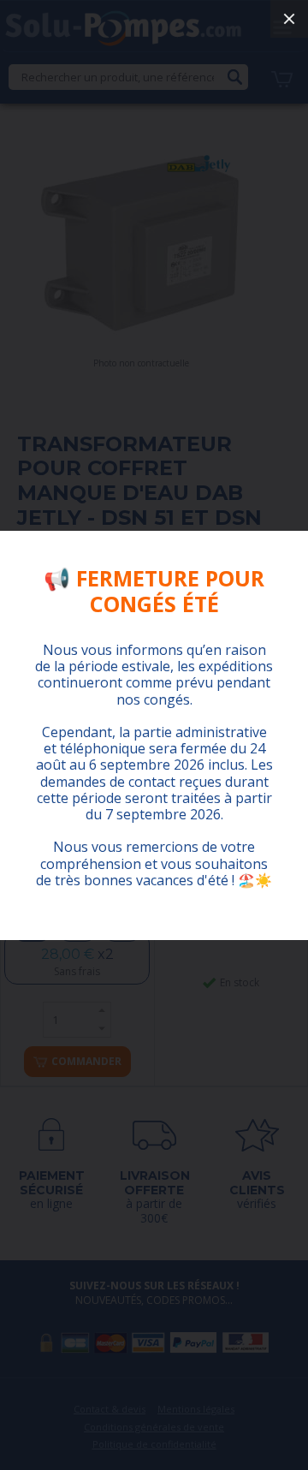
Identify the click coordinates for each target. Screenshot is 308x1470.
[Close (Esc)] (289, 19)
